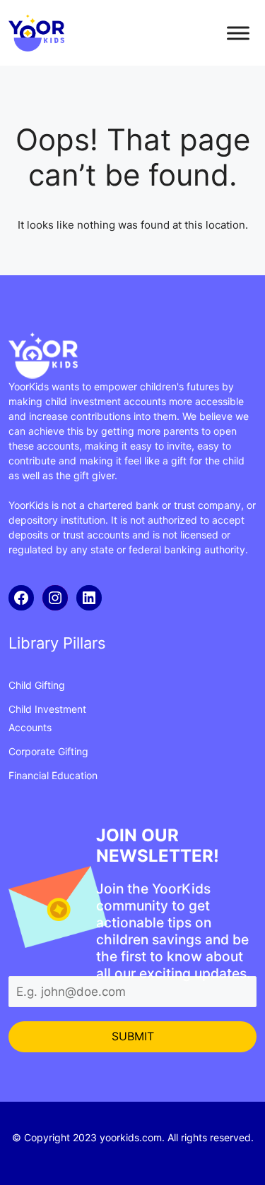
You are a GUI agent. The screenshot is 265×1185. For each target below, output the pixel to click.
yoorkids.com (131, 1137)
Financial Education (53, 775)
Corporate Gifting (48, 751)
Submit (133, 1036)
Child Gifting (36, 685)
